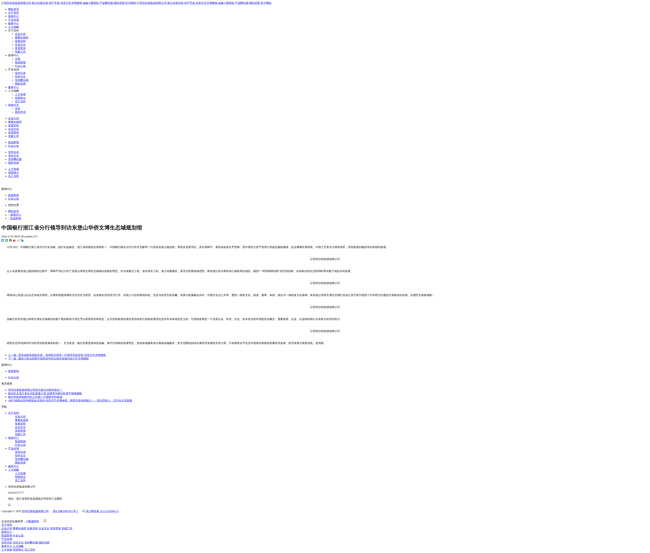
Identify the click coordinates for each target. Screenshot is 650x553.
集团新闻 (13, 195)
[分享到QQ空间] (18, 240)
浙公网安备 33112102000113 (102, 511)
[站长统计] (45, 521)
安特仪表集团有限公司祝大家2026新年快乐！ (35, 389)
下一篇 (48, 358)
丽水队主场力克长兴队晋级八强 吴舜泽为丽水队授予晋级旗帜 (45, 393)
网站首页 (13, 9)
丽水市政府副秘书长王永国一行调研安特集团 (35, 397)
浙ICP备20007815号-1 (65, 511)
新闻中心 (15, 214)
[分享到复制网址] (22, 240)
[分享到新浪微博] (14, 240)
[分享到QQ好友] (10, 240)
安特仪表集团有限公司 (35, 511)
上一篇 (57, 355)
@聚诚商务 (32, 521)
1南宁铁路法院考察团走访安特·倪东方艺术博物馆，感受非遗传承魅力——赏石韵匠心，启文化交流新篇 (70, 400)
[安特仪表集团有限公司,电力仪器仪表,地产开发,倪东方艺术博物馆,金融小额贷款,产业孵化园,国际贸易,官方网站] (136, 3)
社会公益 (13, 198)
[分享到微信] (6, 240)
